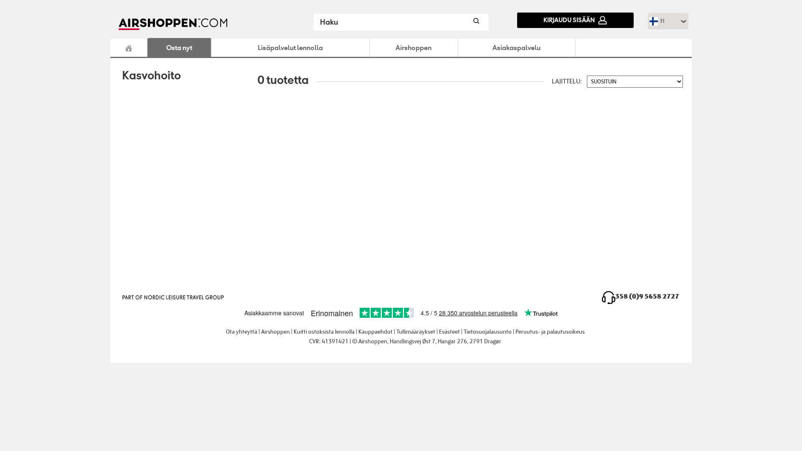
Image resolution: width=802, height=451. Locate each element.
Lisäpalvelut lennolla (290, 47)
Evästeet (449, 332)
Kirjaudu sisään (569, 20)
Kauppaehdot (375, 332)
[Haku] (476, 22)
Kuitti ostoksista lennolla (324, 332)
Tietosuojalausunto (488, 332)
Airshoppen (128, 48)
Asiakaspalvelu (516, 47)
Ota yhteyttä (241, 332)
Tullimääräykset (415, 332)
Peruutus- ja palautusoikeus (550, 332)
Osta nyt (179, 47)
